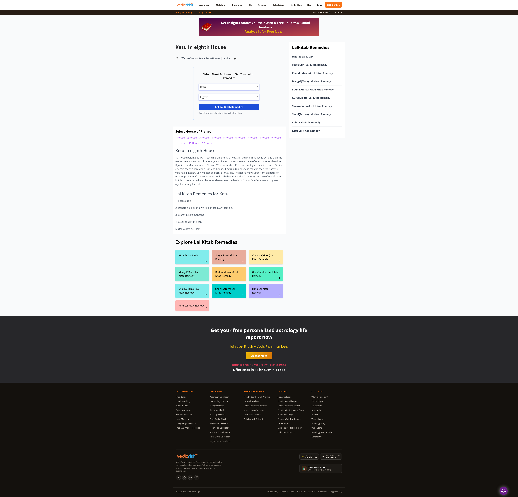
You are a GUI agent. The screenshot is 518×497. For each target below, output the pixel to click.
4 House (216, 137)
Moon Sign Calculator (219, 428)
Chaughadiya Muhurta (186, 423)
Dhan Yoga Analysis (252, 414)
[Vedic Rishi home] (185, 5)
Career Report (284, 423)
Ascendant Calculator (219, 397)
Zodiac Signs (317, 401)
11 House (194, 143)
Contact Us (316, 436)
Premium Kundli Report (288, 401)
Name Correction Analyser (255, 405)
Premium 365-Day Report (289, 419)
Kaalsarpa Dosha (217, 414)
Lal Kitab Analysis (251, 401)
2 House (192, 137)
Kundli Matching (183, 401)
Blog (309, 5)
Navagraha (316, 410)
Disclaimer (322, 492)
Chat (251, 5)
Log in (320, 5)
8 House (264, 137)
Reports (262, 5)
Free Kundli (181, 397)
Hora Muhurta (182, 419)
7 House (252, 137)
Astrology (204, 5)
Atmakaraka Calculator (220, 432)
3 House (204, 137)
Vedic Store (296, 5)
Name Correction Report (289, 405)
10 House (180, 143)
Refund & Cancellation (306, 492)
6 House (240, 137)
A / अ (337, 12)
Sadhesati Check (217, 410)
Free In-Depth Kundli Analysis (257, 397)
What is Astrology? (319, 397)
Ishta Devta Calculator (220, 436)
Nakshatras (316, 405)
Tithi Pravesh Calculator (254, 419)
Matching (220, 5)
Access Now (259, 356)
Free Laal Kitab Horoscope (188, 428)
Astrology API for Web (321, 432)
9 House (276, 137)
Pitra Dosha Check (218, 419)
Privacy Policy (272, 492)
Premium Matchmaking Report (291, 410)
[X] (196, 477)
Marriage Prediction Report (290, 428)
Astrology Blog (318, 423)
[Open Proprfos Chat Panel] (504, 491)
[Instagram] (184, 477)
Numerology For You (219, 401)
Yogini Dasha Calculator (220, 441)
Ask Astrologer (284, 397)
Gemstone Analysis (286, 414)
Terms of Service (288, 492)
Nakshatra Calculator (219, 423)
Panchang (237, 5)
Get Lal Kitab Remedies (229, 107)
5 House (228, 137)
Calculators (278, 5)
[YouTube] (190, 477)
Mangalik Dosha (217, 405)
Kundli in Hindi (182, 405)
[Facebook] (178, 477)
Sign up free (333, 5)
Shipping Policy (336, 492)
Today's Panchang (184, 12)
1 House (180, 137)
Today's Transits (205, 12)
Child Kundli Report (286, 432)
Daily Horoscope (183, 410)
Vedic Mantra (317, 419)
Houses (314, 414)
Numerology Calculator (254, 410)
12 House (207, 143)
